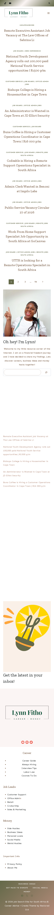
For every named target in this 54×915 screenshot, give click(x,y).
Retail (10, 802)
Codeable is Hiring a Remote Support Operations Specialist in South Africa (26, 165)
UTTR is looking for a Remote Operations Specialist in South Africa (27, 265)
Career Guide (29, 760)
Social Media (13, 839)
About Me (12, 867)
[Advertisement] (27, 404)
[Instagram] (32, 896)
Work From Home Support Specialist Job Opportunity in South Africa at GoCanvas (27, 236)
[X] (27, 896)
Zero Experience (33, 51)
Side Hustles (13, 828)
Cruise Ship (13, 806)
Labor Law (29, 772)
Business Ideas (14, 832)
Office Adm (13, 798)
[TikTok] (5, 3)
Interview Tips (29, 768)
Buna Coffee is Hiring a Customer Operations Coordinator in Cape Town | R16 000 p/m (27, 136)
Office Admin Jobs (33, 105)
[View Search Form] (49, 3)
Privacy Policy (14, 864)
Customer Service (14, 81)
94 (36, 282)
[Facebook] (22, 896)
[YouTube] (10, 3)
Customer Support (16, 794)
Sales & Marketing (16, 809)
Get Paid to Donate (17, 888)
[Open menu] (48, 13)
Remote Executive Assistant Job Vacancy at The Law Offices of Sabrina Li (27, 35)
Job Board (18, 51)
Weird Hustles (14, 843)
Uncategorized (27, 25)
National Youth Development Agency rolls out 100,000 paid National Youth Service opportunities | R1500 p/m (26, 451)
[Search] (46, 372)
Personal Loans (15, 836)
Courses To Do (29, 775)
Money (27, 892)
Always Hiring (29, 764)
